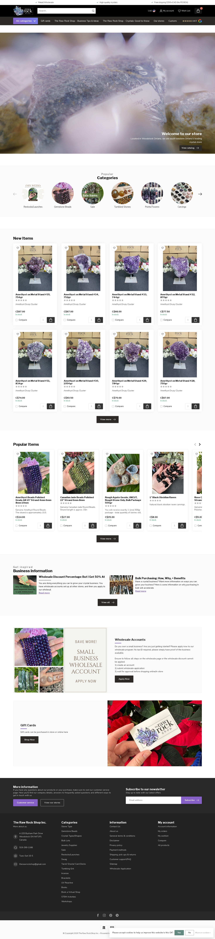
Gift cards (45, 20)
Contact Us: (115, 826)
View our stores (52, 802)
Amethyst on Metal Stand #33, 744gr (129, 295)
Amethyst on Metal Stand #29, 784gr (129, 382)
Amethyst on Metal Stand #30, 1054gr (81, 382)
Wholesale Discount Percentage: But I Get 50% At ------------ (72, 578)
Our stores (159, 20)
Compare (23, 320)
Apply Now (124, 679)
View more (105, 419)
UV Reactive (67, 882)
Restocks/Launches (70, 854)
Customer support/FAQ (120, 859)
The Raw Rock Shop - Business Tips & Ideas (77, 20)
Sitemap (113, 864)
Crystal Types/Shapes (71, 835)
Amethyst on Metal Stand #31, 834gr (33, 382)
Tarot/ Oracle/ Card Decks (73, 864)
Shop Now (29, 739)
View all (106, 602)
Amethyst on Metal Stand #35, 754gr (33, 295)
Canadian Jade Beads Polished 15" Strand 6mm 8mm (77, 498)
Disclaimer (114, 840)
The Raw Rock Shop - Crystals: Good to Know (126, 20)
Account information (167, 826)
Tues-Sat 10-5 (26, 855)
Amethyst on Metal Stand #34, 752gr (81, 295)
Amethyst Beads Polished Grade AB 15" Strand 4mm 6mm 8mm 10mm (33, 500)
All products (163, 845)
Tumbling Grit (67, 868)
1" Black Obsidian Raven (163, 497)
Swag (64, 859)
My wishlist (163, 835)
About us (114, 831)
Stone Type (66, 826)
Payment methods (118, 850)
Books (64, 887)
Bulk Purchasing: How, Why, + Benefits (160, 578)
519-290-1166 (26, 847)
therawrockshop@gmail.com (32, 864)
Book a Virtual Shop (70, 892)
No (189, 932)
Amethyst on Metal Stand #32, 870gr (177, 295)
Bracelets (65, 878)
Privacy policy (116, 845)
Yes (179, 932)
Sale (63, 850)
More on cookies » (203, 932)
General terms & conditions (122, 835)
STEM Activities (68, 896)
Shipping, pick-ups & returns (123, 854)
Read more (44, 593)
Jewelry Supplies (69, 845)
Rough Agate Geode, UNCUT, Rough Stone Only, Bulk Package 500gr (123, 500)
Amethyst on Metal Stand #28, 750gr (177, 382)
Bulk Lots (65, 840)
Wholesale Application (120, 868)
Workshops (66, 901)
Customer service (25, 802)
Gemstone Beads (69, 831)
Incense (65, 873)
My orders (162, 831)
